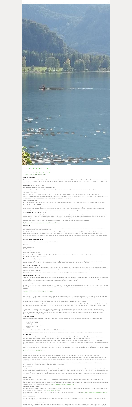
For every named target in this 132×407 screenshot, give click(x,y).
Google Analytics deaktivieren (53, 390)
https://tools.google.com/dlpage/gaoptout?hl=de (62, 384)
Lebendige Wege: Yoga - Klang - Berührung (40, 172)
